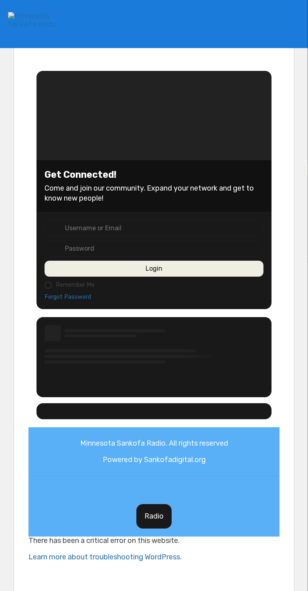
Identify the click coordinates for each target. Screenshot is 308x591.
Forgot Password (68, 296)
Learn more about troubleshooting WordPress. (105, 557)
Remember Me (75, 284)
